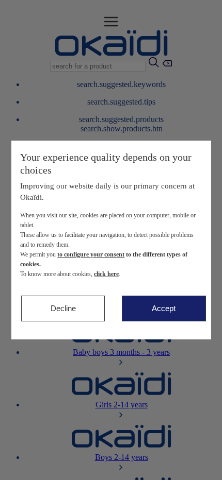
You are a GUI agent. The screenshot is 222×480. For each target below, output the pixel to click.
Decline (63, 308)
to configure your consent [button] (90, 254)
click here (106, 274)
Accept (164, 308)
